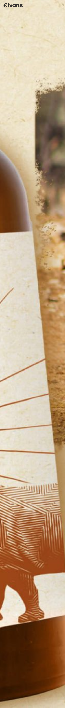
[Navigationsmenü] (58, 5)
